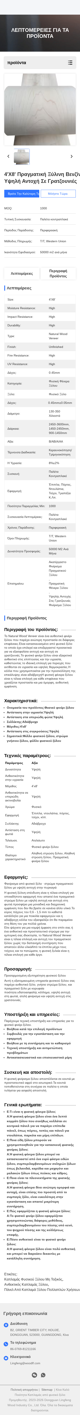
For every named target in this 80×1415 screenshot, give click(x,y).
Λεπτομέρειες (22, 273)
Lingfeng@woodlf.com (25, 1363)
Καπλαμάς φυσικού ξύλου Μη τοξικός (33, 1279)
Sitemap (46, 1389)
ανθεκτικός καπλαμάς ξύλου (26, 1284)
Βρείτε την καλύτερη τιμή (25, 193)
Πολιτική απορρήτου (24, 1389)
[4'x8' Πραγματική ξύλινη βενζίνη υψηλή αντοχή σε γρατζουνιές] (40, 109)
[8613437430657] (43, 1376)
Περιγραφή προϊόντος (58, 273)
